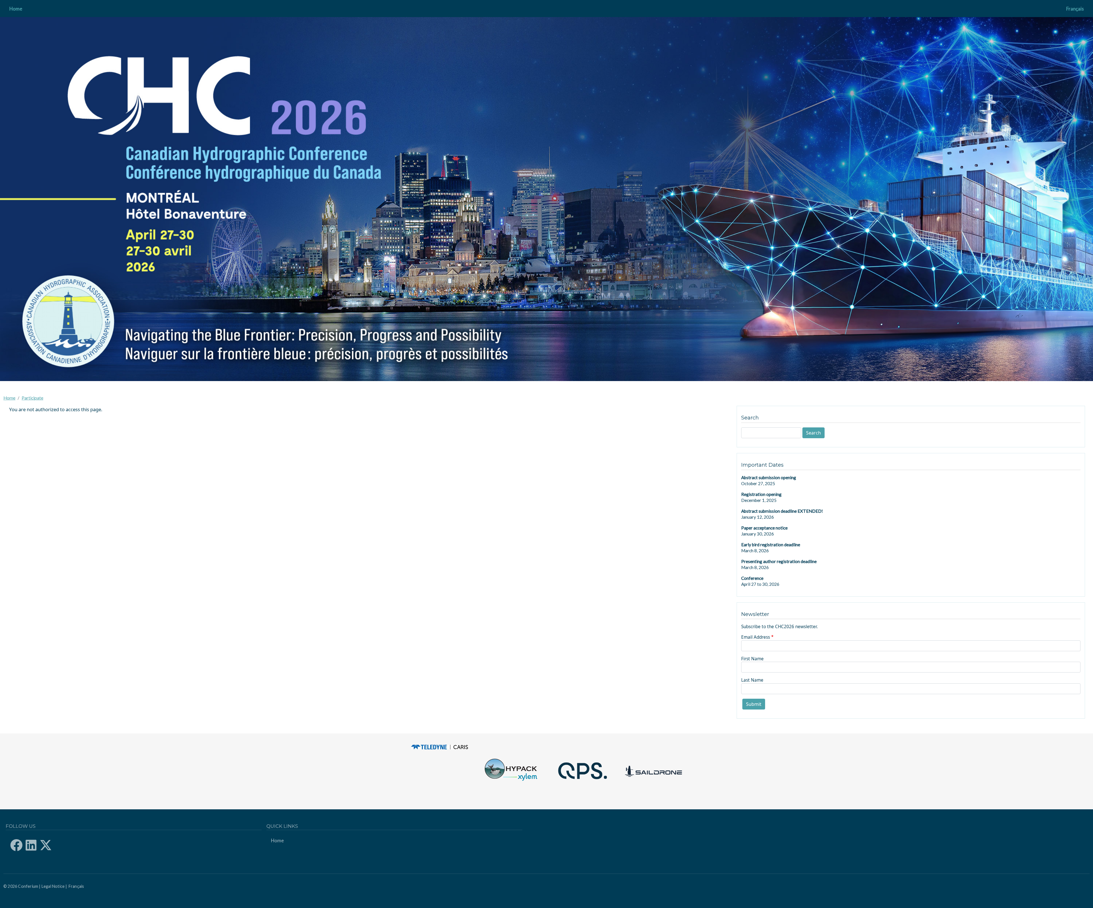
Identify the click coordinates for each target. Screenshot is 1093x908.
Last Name (752, 680)
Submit (753, 704)
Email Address (755, 637)
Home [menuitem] (15, 9)
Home (9, 397)
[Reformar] (653, 770)
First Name (752, 658)
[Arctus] (510, 770)
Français (1075, 9)
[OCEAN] (439, 747)
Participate (32, 397)
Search (813, 433)
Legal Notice (53, 886)
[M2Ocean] (582, 770)
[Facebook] (18, 844)
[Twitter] (48, 844)
